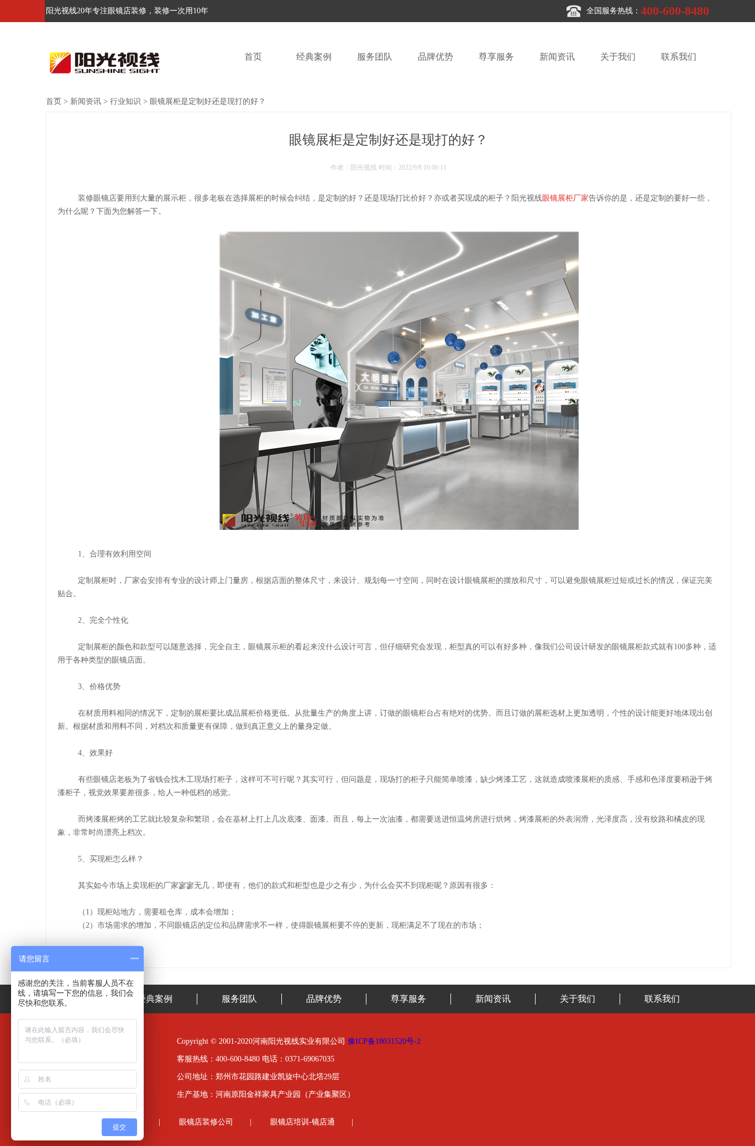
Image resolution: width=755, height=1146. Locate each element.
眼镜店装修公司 (206, 1122)
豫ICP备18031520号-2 (384, 1041)
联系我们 (678, 56)
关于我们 (618, 56)
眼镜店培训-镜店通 (302, 1122)
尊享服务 (496, 56)
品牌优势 (435, 56)
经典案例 (314, 56)
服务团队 (374, 56)
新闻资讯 (557, 56)
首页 (253, 56)
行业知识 (125, 101)
